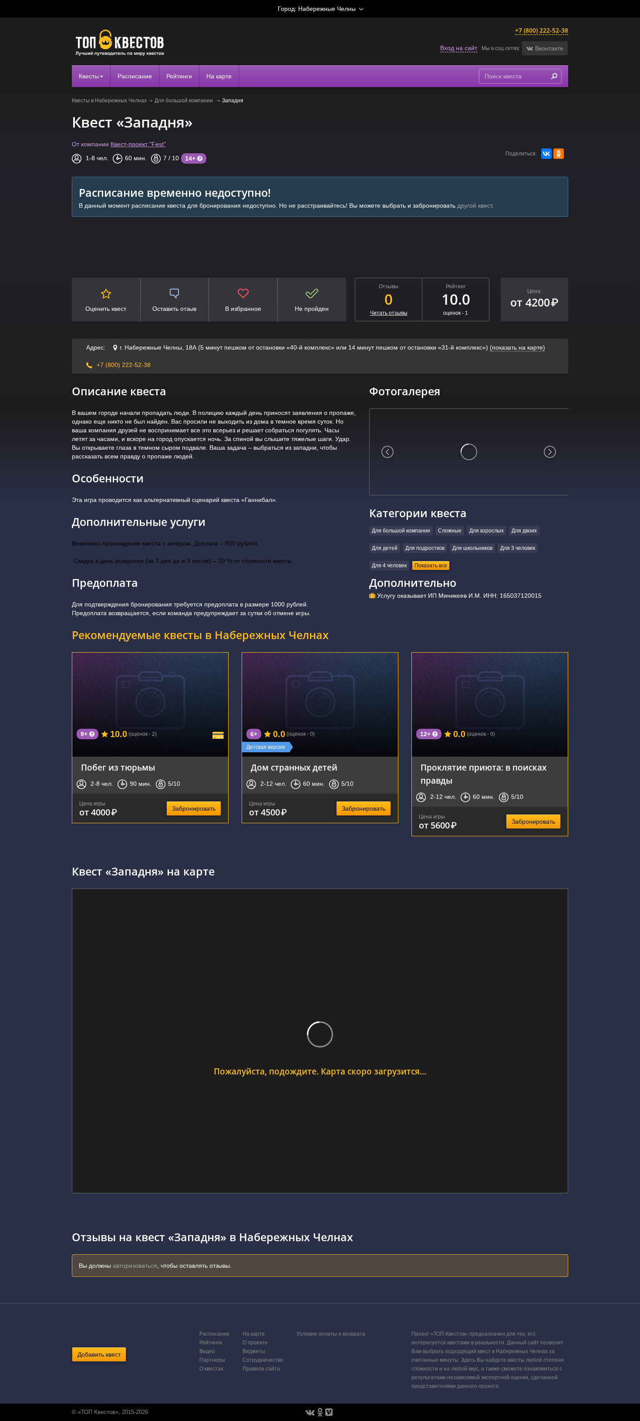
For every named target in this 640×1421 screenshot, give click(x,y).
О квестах (211, 1369)
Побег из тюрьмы (118, 767)
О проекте (255, 1343)
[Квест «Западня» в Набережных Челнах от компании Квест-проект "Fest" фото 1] (469, 452)
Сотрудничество (263, 1360)
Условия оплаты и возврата (330, 1334)
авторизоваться (135, 1265)
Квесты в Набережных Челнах (109, 101)
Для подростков (425, 548)
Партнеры (212, 1360)
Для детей (384, 548)
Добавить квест (99, 1354)
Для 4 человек (389, 565)
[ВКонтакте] (546, 153)
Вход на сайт (458, 47)
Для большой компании (184, 101)
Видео (207, 1351)
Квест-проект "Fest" (138, 144)
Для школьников (472, 548)
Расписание (135, 76)
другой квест (474, 205)
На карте (219, 76)
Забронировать (194, 808)
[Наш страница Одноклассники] (320, 1412)
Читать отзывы (389, 313)
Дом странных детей (294, 767)
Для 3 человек (517, 548)
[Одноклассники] (558, 153)
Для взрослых (486, 531)
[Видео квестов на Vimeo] (329, 1412)
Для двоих (524, 531)
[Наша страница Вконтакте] (310, 1412)
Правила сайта (261, 1369)
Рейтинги (179, 76)
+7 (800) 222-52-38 (541, 30)
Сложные (449, 531)
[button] (545, 48)
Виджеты (254, 1351)
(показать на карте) (517, 347)
